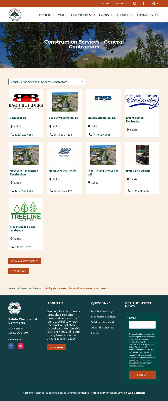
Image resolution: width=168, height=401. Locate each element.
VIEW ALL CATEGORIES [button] (24, 261)
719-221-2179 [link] (23, 246)
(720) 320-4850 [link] (24, 134)
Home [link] (11, 288)
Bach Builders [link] (18, 117)
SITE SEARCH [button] (19, 271)
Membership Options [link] (103, 316)
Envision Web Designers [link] (131, 392)
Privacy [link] (84, 392)
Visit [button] (61, 14)
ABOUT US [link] (107, 3)
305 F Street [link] (15, 328)
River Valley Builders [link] (138, 170)
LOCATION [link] (121, 3)
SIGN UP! (142, 374)
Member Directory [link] (102, 311)
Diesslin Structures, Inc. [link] (101, 117)
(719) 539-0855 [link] (102, 134)
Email (132, 318)
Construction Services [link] (29, 288)
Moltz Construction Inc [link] (62, 170)
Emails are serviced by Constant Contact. (140, 364)
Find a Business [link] (81, 14)
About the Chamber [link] (102, 327)
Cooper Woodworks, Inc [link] (63, 117)
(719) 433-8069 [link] (24, 190)
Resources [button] (123, 14)
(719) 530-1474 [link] (63, 134)
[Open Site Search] (156, 14)
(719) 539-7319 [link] (63, 190)
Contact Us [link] (145, 14)
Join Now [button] (56, 347)
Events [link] (104, 14)
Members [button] (45, 14)
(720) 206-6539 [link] (140, 190)
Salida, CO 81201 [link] (18, 332)
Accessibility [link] (98, 392)
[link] (134, 3)
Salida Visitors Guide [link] (103, 322)
